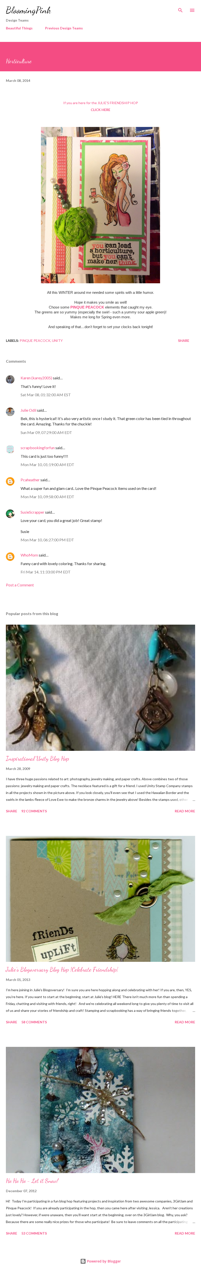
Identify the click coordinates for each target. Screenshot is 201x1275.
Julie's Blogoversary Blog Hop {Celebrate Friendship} (62, 969)
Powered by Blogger (103, 1261)
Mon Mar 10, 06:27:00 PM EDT (47, 539)
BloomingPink (28, 10)
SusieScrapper (32, 512)
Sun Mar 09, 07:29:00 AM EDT (46, 432)
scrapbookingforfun (38, 447)
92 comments (34, 811)
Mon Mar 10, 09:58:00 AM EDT (47, 496)
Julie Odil (28, 410)
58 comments (34, 1022)
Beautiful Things (19, 28)
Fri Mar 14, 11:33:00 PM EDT (46, 571)
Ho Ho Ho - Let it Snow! (32, 1180)
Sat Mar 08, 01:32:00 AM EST (46, 394)
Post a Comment (20, 584)
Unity (57, 340)
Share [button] (183, 340)
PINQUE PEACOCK (87, 307)
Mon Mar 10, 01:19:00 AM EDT (47, 464)
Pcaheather (30, 479)
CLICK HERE (100, 110)
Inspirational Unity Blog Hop (37, 758)
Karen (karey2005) (36, 377)
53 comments (34, 1233)
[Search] (180, 9)
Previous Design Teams (64, 28)
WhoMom (29, 555)
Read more (185, 811)
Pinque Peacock (35, 340)
